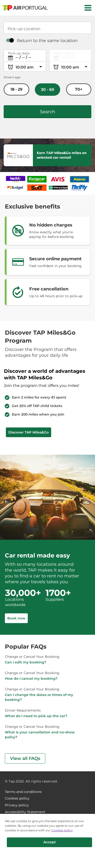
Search (47, 111)
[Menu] (88, 8)
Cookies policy (62, 830)
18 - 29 (16, 89)
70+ (78, 89)
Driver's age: (12, 77)
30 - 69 (47, 89)
